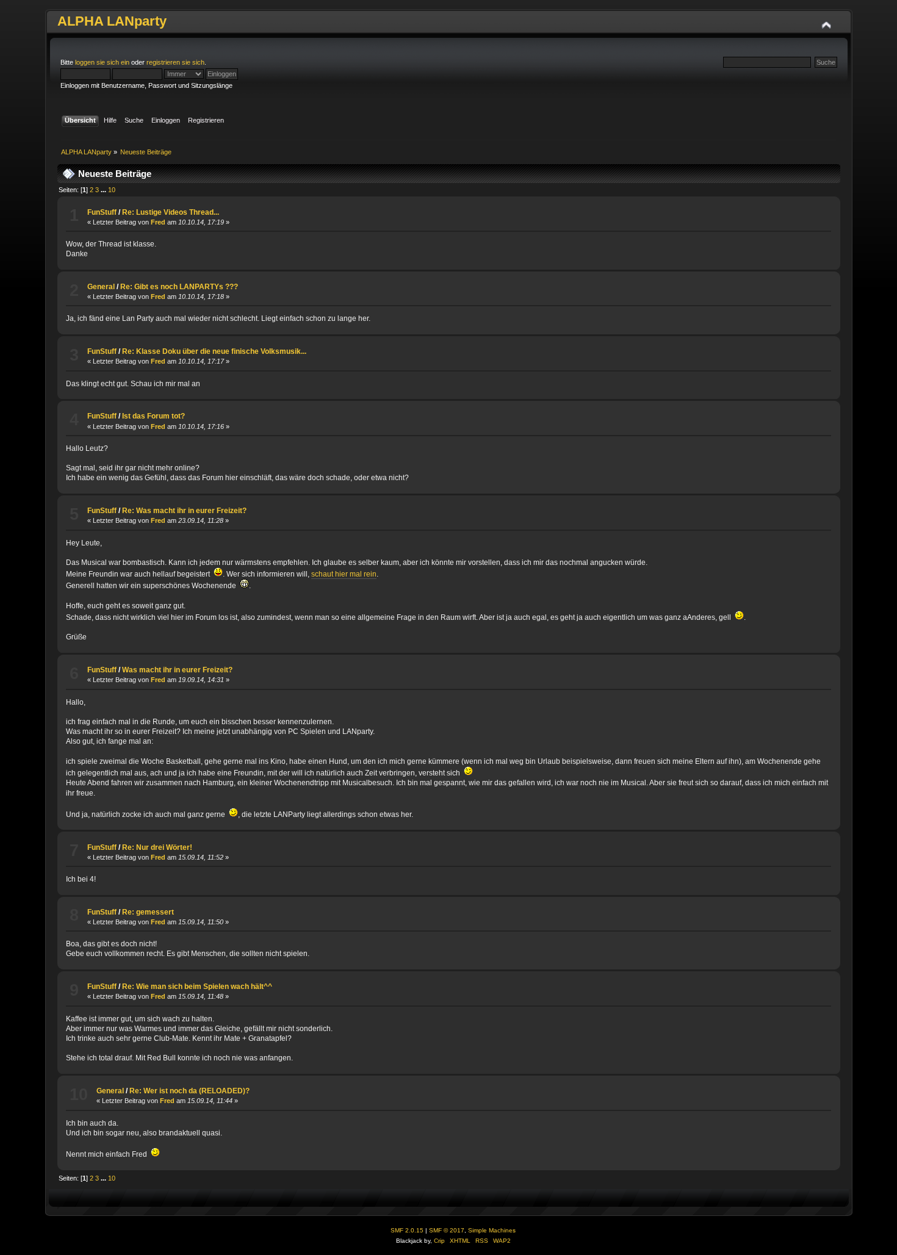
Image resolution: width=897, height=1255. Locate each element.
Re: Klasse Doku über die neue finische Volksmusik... (214, 351)
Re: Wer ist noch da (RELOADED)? (189, 1091)
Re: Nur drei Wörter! (157, 847)
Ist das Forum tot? (153, 416)
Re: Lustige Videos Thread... (170, 212)
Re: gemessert (148, 912)
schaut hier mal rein (343, 574)
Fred (158, 222)
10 (111, 189)
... (104, 189)
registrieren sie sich (175, 62)
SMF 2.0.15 (407, 1230)
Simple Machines (492, 1230)
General (101, 286)
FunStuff (102, 212)
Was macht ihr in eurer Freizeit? (177, 670)
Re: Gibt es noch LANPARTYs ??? (179, 286)
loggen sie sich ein (102, 62)
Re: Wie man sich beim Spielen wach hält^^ (197, 986)
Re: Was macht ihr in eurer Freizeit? (184, 510)
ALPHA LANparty (112, 21)
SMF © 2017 (446, 1230)
